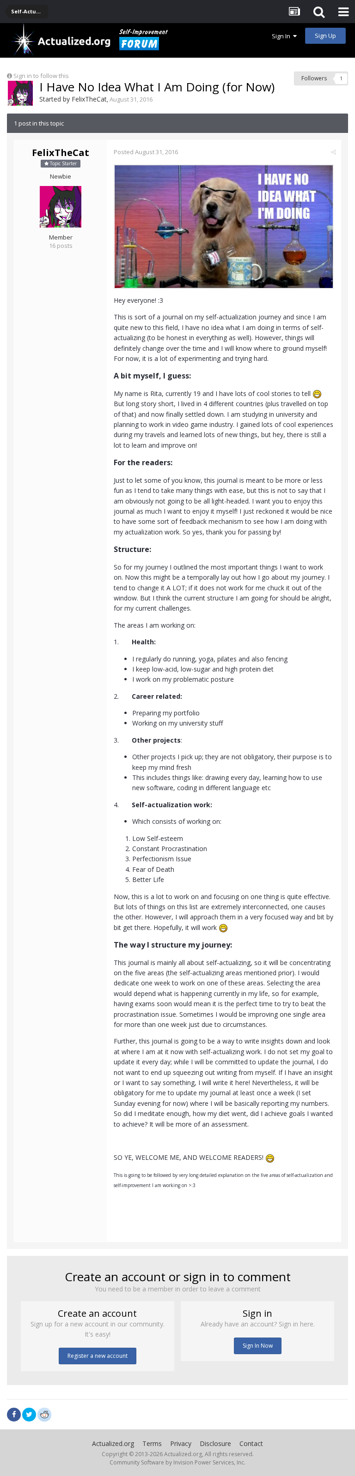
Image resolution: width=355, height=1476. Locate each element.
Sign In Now (258, 1346)
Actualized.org (113, 1443)
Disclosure (215, 1443)
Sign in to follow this (41, 76)
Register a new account (97, 1356)
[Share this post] (333, 152)
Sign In (282, 36)
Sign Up (325, 35)
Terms (152, 1443)
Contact (251, 1443)
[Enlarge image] (224, 226)
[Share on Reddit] (44, 1414)
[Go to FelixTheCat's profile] (20, 93)
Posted (146, 152)
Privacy (180, 1443)
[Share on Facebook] (14, 1415)
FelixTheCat (89, 99)
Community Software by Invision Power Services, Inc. (177, 1462)
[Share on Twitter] (29, 1415)
